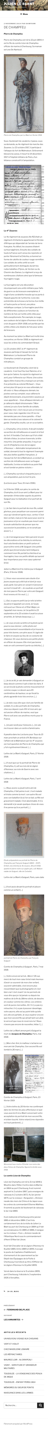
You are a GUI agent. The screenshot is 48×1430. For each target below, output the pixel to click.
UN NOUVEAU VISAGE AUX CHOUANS (21, 1338)
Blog (16, 1291)
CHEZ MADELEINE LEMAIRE (16, 1349)
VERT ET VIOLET (11, 1344)
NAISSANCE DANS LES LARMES (18, 1393)
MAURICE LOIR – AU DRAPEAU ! (18, 1360)
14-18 (10, 1291)
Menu (25, 14)
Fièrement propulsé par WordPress (18, 1424)
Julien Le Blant (19, 4)
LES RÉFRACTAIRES (13, 1354)
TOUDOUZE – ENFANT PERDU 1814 (19, 1382)
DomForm (31, 23)
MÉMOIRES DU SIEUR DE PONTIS (19, 1387)
